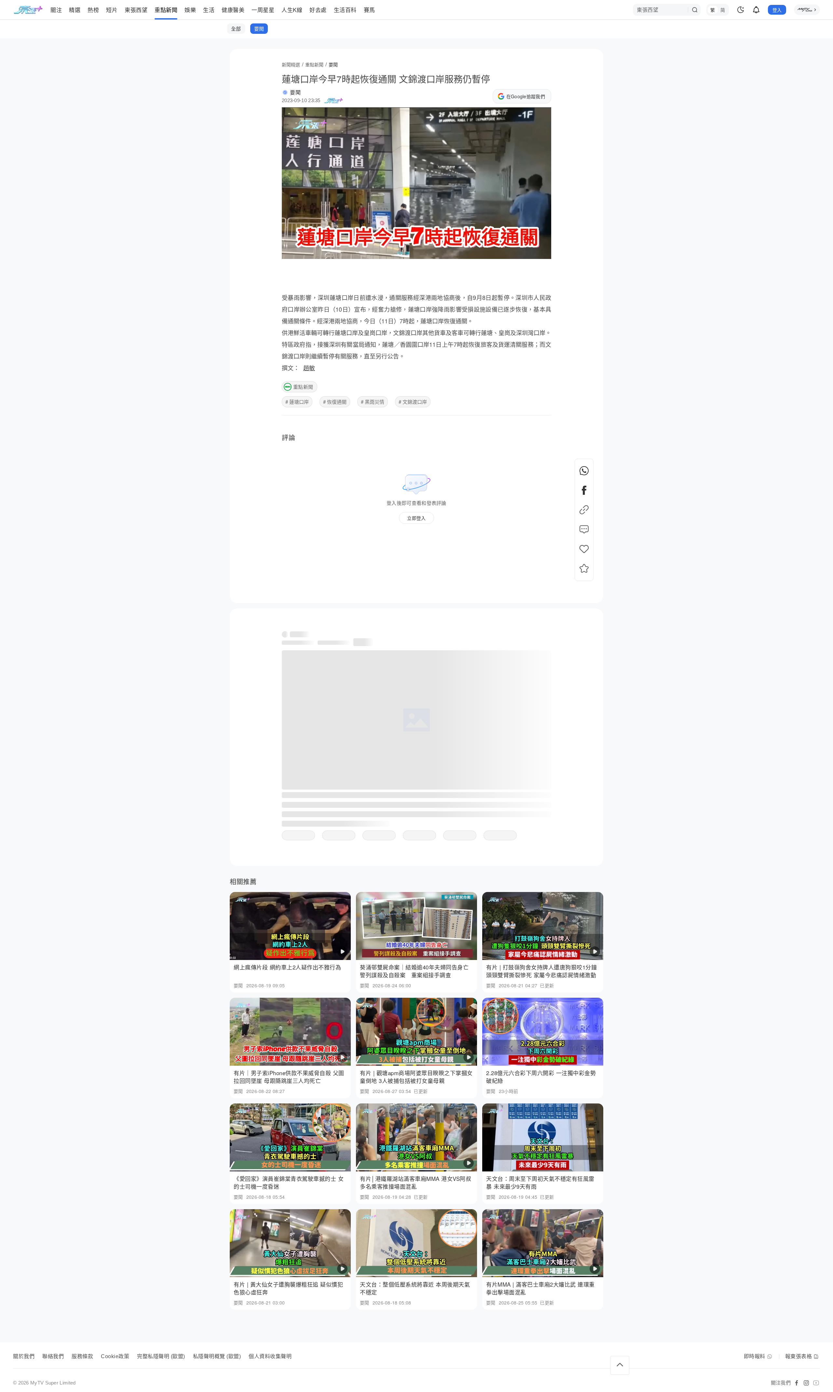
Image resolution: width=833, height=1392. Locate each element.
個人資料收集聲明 (270, 1356)
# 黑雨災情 (372, 401)
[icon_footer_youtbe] (816, 1383)
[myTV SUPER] (807, 10)
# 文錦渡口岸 (413, 401)
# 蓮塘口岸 (297, 401)
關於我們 (23, 1356)
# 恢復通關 (335, 401)
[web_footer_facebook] (796, 1383)
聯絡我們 (53, 1356)
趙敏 (309, 367)
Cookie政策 (115, 1356)
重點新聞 (303, 386)
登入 (777, 10)
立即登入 (416, 518)
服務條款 (82, 1356)
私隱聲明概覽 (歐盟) (217, 1356)
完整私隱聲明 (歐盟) (161, 1356)
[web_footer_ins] (806, 1383)
